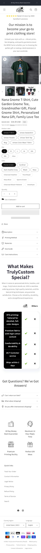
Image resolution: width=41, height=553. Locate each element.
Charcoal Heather (11, 175)
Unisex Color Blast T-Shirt (22, 143)
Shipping (12, 125)
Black (25, 170)
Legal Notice (8, 481)
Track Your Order (10, 471)
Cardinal (22, 165)
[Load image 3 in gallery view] (31, 91)
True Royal (28, 175)
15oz (15, 156)
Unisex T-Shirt (9, 133)
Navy (34, 170)
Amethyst (32, 185)
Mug (5, 143)
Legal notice (28, 548)
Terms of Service (10, 496)
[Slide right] (38, 91)
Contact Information (11, 476)
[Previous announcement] (4, 2)
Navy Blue (9, 180)
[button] (20, 212)
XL (24, 151)
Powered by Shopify (21, 541)
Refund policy (33, 541)
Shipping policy (32, 545)
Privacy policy (10, 545)
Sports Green (23, 180)
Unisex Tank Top (26, 138)
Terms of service (21, 545)
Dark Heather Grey (11, 170)
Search (6, 501)
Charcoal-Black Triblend (14, 185)
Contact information (17, 548)
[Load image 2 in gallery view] (20, 91)
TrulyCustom (12, 541)
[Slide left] (2, 91)
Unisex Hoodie (9, 138)
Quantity (4, 189)
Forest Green (9, 165)
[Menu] (4, 9)
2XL (32, 151)
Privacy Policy (9, 486)
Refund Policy (9, 491)
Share (6, 224)
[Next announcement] (37, 2)
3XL (5, 156)
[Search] (31, 9)
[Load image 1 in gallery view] (10, 91)
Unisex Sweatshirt (26, 133)
